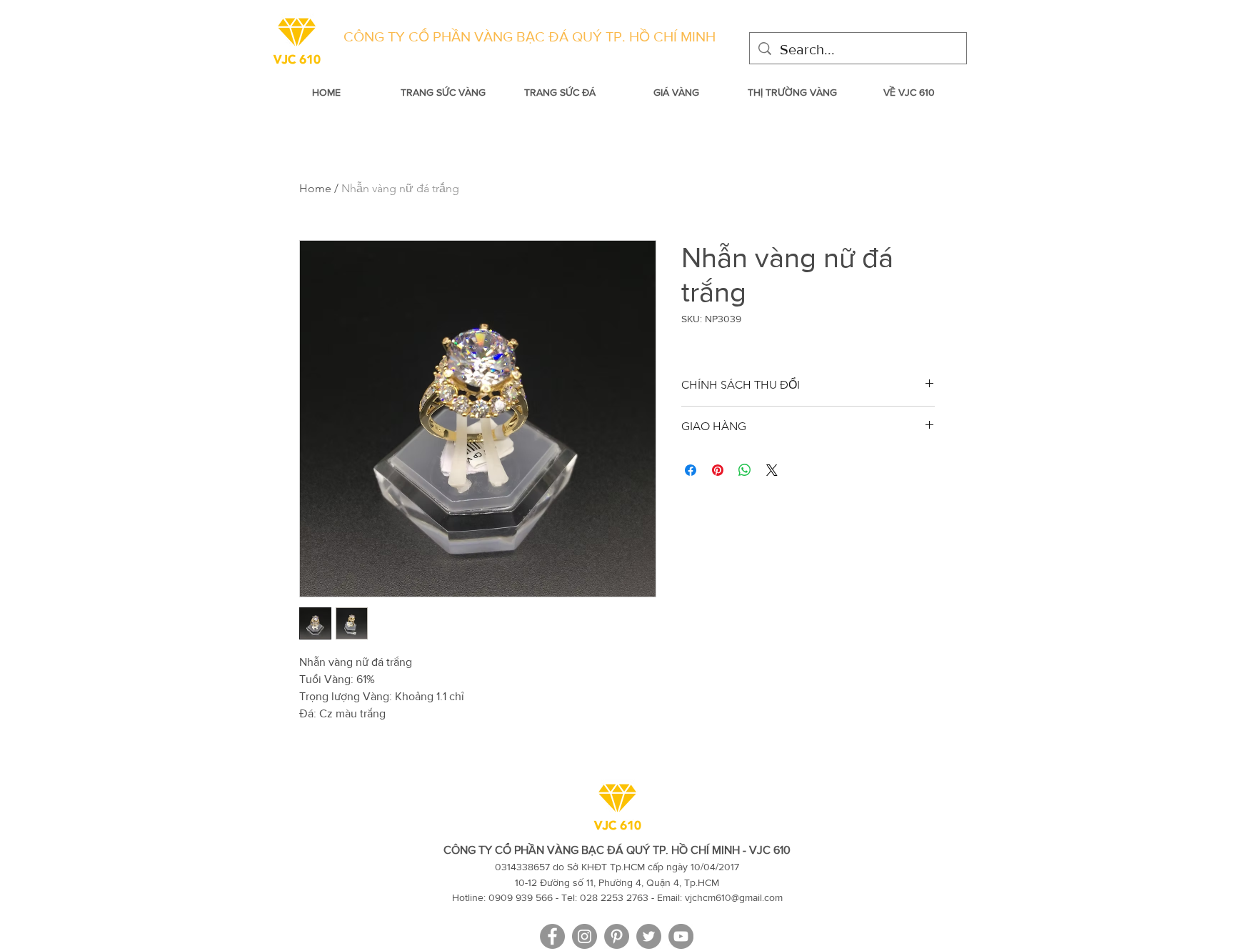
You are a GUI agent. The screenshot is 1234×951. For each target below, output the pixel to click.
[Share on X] (772, 470)
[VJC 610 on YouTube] (680, 936)
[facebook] (552, 936)
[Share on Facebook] (690, 470)
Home (315, 188)
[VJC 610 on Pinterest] (616, 936)
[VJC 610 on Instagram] (584, 936)
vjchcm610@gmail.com (734, 897)
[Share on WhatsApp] (744, 470)
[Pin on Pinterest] (717, 470)
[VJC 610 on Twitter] (648, 936)
